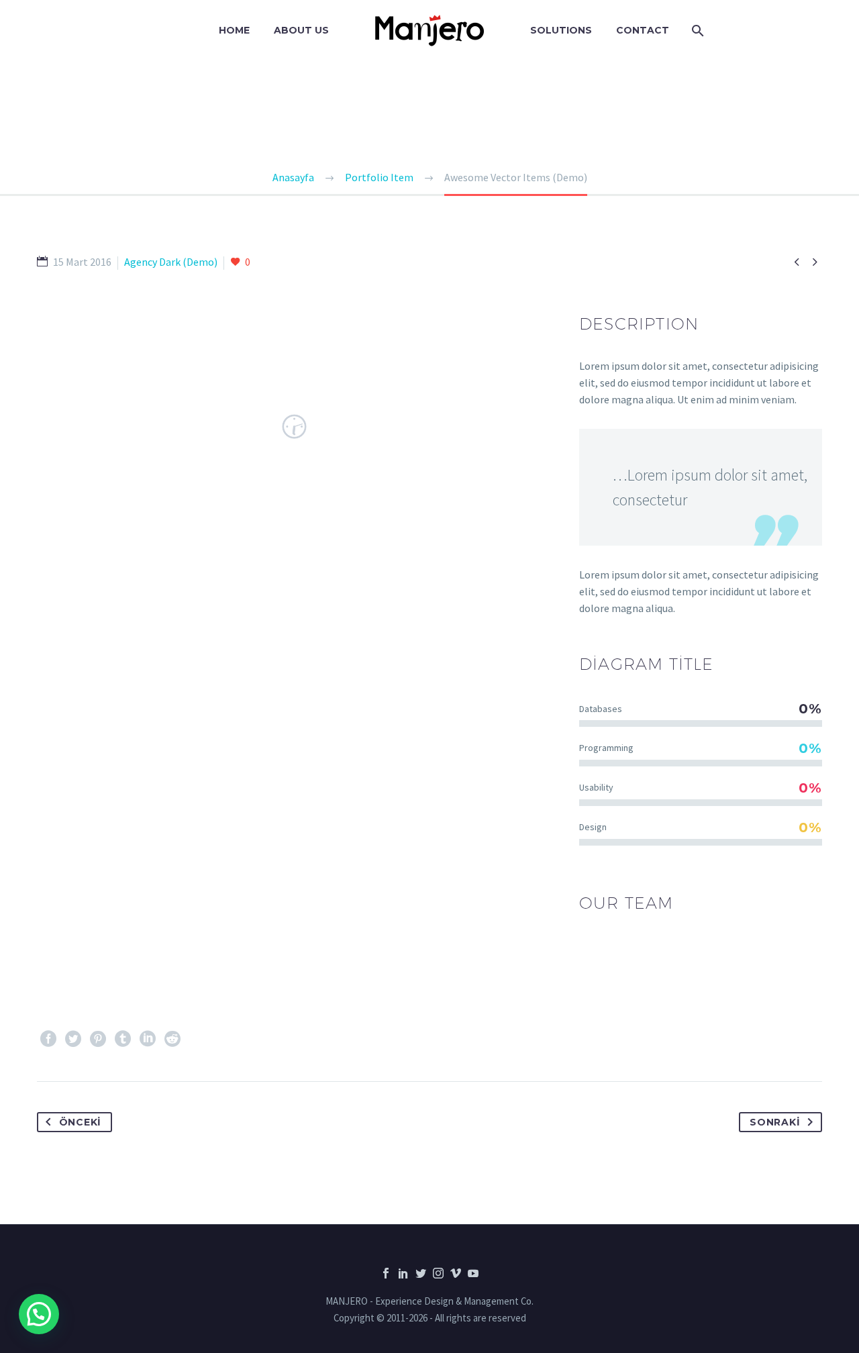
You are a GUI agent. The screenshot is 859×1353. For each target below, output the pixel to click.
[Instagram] (438, 1273)
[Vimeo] (455, 1273)
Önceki (80, 1122)
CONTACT (642, 30)
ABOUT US (301, 30)
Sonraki (775, 1122)
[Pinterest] (98, 1039)
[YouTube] (473, 1273)
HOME (234, 30)
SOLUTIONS (561, 30)
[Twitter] (73, 1039)
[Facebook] (48, 1039)
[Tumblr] (123, 1039)
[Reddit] (172, 1039)
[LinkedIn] (148, 1039)
